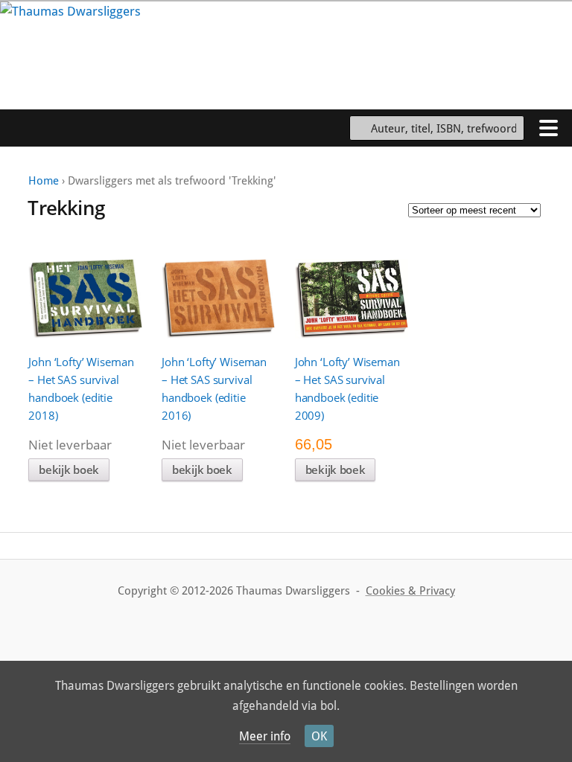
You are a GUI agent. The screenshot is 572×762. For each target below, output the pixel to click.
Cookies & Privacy (410, 591)
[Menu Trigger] (548, 127)
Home (43, 181)
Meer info (264, 736)
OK (319, 736)
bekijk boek (69, 469)
